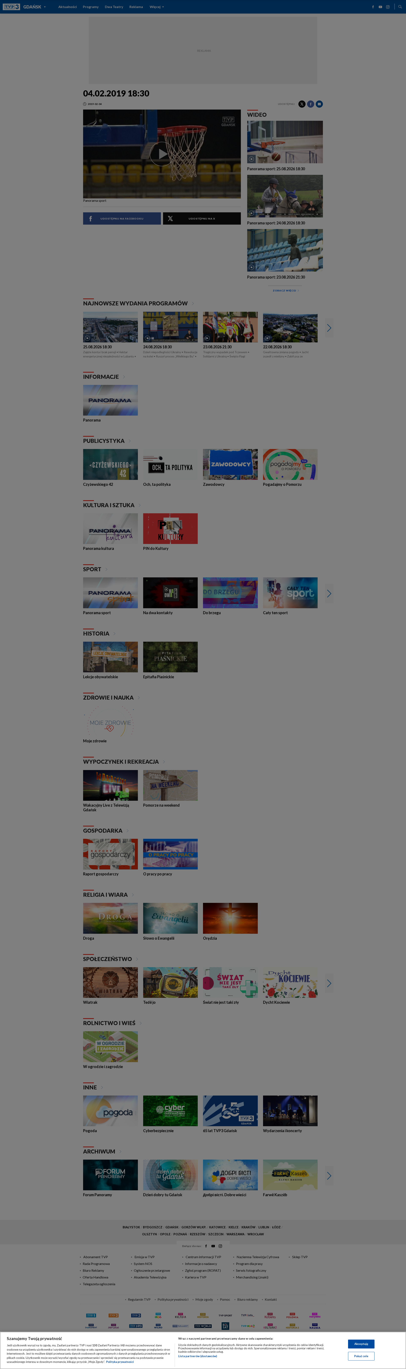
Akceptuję (361, 1344)
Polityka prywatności (120, 1362)
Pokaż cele (361, 1356)
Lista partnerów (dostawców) (197, 1356)
